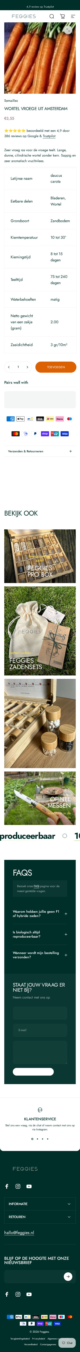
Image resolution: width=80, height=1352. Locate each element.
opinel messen (59, 802)
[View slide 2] (37, 1138)
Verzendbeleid (31, 1344)
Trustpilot (49, 136)
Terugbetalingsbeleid (20, 1338)
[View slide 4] (47, 1138)
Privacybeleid (38, 1338)
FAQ (36, 886)
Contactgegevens (48, 1344)
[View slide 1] (32, 1138)
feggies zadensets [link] (25, 663)
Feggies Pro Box (40, 571)
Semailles (11, 100)
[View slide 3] (42, 1138)
